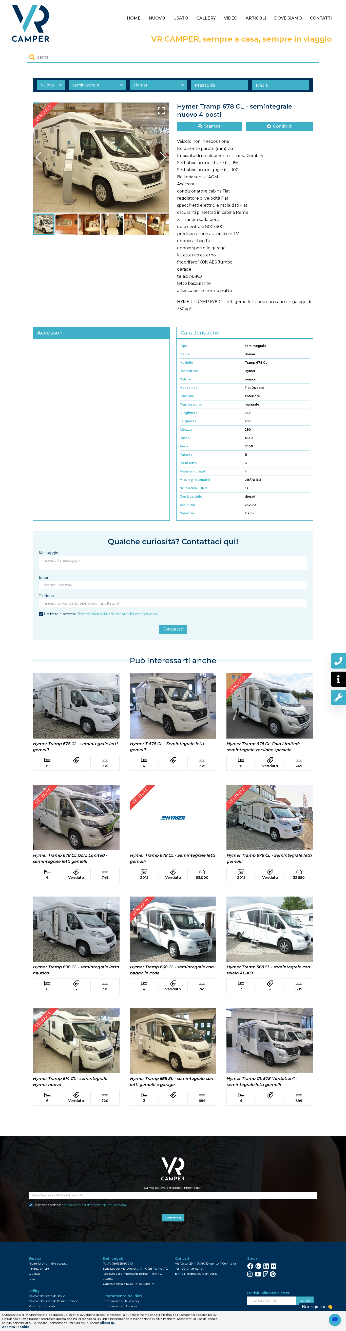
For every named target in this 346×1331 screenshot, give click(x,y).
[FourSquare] (265, 1274)
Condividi (282, 126)
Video (231, 18)
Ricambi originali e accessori (49, 1263)
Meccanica (189, 388)
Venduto (43, 113)
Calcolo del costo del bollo (47, 1296)
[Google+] (258, 1266)
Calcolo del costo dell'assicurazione (53, 1301)
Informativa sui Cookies (120, 1306)
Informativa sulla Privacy (121, 1301)
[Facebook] (250, 1266)
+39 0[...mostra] (192, 1268)
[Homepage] (30, 23)
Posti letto (188, 463)
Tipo (183, 346)
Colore (185, 379)
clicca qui (108, 1323)
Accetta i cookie (15, 1327)
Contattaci (173, 629)
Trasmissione (191, 404)
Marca (185, 354)
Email (44, 577)
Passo (185, 438)
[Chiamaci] (338, 661)
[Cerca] (32, 57)
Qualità (34, 1273)
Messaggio (48, 553)
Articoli (256, 18)
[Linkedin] (266, 1266)
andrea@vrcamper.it (201, 1273)
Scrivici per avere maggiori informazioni (173, 1187)
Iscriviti (305, 1300)
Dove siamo (288, 18)
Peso (184, 446)
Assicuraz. (188, 505)
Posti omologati (193, 471)
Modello (186, 362)
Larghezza (188, 421)
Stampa (212, 126)
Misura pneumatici (195, 480)
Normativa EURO (193, 488)
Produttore (189, 371)
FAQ (32, 1279)
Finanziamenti (39, 1268)
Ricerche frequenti (42, 1306)
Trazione (187, 396)
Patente (186, 455)
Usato (180, 18)
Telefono (46, 595)
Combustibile (191, 496)
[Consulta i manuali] (338, 697)
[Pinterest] (273, 1274)
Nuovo (157, 18)
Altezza (186, 429)
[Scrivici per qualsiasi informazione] (338, 679)
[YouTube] (258, 1274)
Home (134, 18)
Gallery (206, 18)
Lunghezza (189, 413)
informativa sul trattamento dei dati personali (118, 614)
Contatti (321, 18)
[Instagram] (250, 1274)
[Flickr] (273, 1266)
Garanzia (187, 513)
